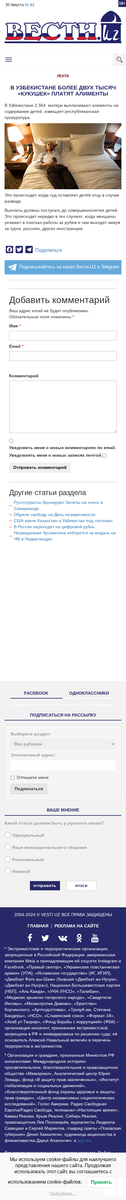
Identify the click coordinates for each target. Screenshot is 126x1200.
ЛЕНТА (63, 76)
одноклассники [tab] (89, 693)
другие (84, 1140)
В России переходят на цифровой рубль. (55, 526)
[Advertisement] (63, 614)
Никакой (21, 871)
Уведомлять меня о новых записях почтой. (55, 455)
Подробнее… (63, 1193)
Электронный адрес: (33, 754)
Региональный (28, 859)
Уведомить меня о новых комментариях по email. (62, 447)
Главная (38, 925)
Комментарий (24, 375)
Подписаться (29, 788)
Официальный (28, 835)
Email (14, 346)
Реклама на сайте (76, 925)
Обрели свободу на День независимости (54, 514)
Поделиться (48, 250)
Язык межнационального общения (49, 847)
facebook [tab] (36, 693)
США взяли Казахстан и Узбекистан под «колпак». (64, 520)
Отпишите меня (33, 777)
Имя (13, 325)
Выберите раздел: (31, 733)
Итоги (81, 885)
